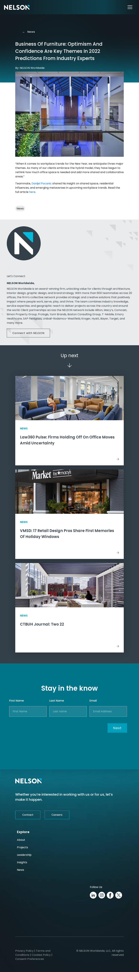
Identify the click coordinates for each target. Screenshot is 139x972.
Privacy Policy (24, 951)
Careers (57, 815)
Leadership (24, 855)
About (21, 840)
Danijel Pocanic (42, 183)
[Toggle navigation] (130, 7)
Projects (22, 847)
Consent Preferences (29, 959)
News (29, 32)
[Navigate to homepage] (16, 7)
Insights (22, 862)
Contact (27, 815)
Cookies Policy (41, 955)
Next (117, 728)
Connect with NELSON (28, 333)
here (32, 192)
